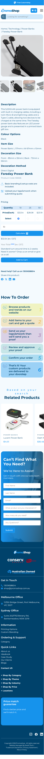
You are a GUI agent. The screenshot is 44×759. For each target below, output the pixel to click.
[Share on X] (6, 279)
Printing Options (9, 629)
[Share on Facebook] (2, 279)
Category (5, 642)
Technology (14, 29)
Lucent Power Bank (13, 438)
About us (5, 651)
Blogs (3, 663)
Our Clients (6, 660)
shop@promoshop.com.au (17, 588)
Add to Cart (22, 260)
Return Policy (22, 750)
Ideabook (5, 654)
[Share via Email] (14, 279)
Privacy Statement (30, 747)
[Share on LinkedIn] (10, 279)
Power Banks (28, 29)
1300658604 (10, 585)
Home (4, 29)
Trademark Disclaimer (14, 747)
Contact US (6, 668)
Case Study (6, 657)
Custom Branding (9, 632)
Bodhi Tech (29, 745)
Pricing (4, 202)
